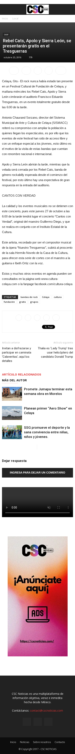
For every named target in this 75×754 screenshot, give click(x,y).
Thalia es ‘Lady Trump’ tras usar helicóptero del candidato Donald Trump (55, 352)
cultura (58, 296)
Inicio (5, 18)
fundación (9, 301)
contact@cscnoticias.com (46, 710)
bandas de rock (29, 296)
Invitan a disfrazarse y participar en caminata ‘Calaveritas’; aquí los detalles (16, 354)
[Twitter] (48, 722)
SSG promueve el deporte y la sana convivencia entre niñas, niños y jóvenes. (47, 432)
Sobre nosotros (42, 742)
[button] (69, 9)
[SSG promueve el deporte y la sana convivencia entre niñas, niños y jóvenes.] (12, 432)
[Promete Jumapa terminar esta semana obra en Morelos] (12, 394)
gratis (22, 301)
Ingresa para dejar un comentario (37, 472)
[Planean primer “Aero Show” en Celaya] (12, 413)
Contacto (60, 742)
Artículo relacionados (21, 374)
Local (15, 18)
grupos (34, 301)
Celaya (45, 296)
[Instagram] (38, 722)
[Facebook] (27, 722)
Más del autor (14, 380)
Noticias (24, 742)
